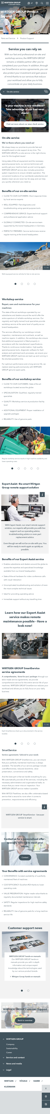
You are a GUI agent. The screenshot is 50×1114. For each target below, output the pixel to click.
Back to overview (25, 1020)
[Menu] (47, 3)
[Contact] (46, 91)
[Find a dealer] (36, 3)
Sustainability (12, 1048)
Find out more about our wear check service (25, 124)
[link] (25, 646)
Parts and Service (8, 38)
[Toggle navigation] (3, 92)
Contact (25, 857)
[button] (15, 284)
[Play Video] (25, 646)
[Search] (42, 3)
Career (9, 1052)
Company (10, 1044)
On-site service (13, 92)
